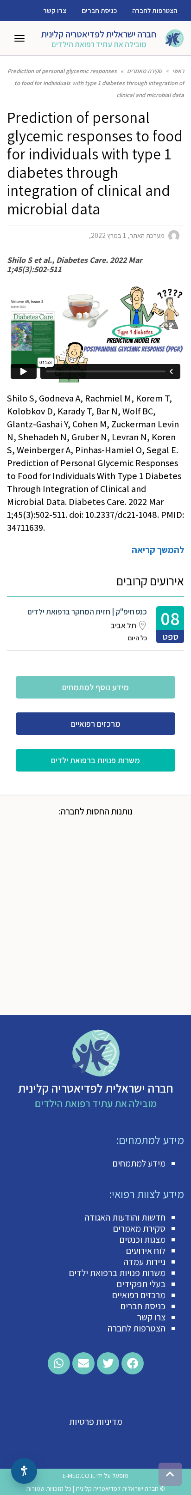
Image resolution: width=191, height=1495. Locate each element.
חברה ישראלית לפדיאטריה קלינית (98, 34)
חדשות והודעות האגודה (125, 1217)
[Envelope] (83, 1363)
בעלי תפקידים (141, 1284)
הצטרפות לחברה (154, 10)
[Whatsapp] (59, 1363)
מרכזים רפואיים (139, 1295)
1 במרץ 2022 (108, 235)
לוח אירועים (146, 1251)
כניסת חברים (99, 10)
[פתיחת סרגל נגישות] (24, 1471)
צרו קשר (54, 10)
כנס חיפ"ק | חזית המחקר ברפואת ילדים (87, 612)
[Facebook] (132, 1363)
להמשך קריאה (158, 550)
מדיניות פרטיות (95, 1422)
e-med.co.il (79, 1475)
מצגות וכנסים (143, 1240)
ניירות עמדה (144, 1262)
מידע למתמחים (139, 1163)
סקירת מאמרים (139, 1228)
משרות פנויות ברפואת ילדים (117, 1273)
